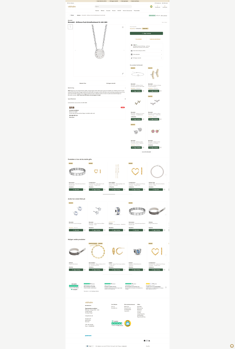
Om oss (113, 306)
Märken (102, 10)
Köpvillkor (139, 306)
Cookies (139, 312)
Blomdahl (70, 20)
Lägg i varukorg (147, 33)
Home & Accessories (127, 10)
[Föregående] (75, 50)
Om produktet (139, 39)
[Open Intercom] (232, 346)
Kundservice (158, 3)
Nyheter (97, 10)
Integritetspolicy (141, 314)
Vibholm (78, 15)
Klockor (114, 10)
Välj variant (76, 189)
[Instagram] (147, 340)
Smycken (108, 10)
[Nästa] (124, 50)
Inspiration (126, 311)
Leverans (139, 311)
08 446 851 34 (73, 115)
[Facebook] (144, 340)
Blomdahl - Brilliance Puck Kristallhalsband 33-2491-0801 (93, 15)
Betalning (139, 309)
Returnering (140, 308)
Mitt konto (166, 3)
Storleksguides (127, 309)
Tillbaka (72, 15)
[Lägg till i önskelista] (123, 27)
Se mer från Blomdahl (146, 152)
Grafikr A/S (124, 346)
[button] (146, 51)
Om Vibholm (71, 3)
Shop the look (127, 308)
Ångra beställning (141, 317)
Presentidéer (137, 10)
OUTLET (119, 10)
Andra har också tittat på (155, 39)
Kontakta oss (114, 308)
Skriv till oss (71, 117)
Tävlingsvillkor (140, 315)
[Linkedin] (149, 340)
